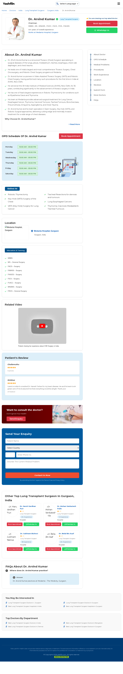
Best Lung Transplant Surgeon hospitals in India (24, 606)
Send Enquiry (16, 419)
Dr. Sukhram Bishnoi (29, 533)
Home (4, 10)
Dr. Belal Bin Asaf (66, 533)
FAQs (96, 100)
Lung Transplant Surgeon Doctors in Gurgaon (82, 603)
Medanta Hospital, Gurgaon (47, 32)
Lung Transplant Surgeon (34, 10)
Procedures (99, 70)
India (20, 10)
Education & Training (16, 250)
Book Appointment (101, 23)
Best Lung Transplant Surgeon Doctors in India (24, 623)
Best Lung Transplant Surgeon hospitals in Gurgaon (84, 606)
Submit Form (99, 90)
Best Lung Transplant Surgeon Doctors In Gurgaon (83, 626)
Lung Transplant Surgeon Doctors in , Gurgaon (24, 603)
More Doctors (100, 95)
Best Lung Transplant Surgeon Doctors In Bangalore (84, 623)
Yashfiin (8, 3)
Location (97, 80)
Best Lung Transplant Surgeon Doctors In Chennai (25, 626)
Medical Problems (101, 65)
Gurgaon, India (52, 10)
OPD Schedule (100, 59)
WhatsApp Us (103, 30)
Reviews (97, 85)
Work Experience (101, 75)
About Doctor (99, 54)
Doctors (12, 10)
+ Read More (74, 124)
